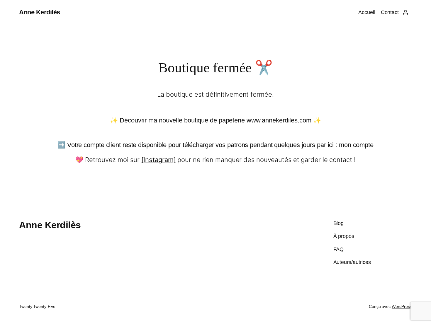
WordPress (402, 306)
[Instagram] (158, 159)
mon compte (356, 145)
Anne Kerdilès (39, 12)
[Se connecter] (405, 12)
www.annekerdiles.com (279, 120)
